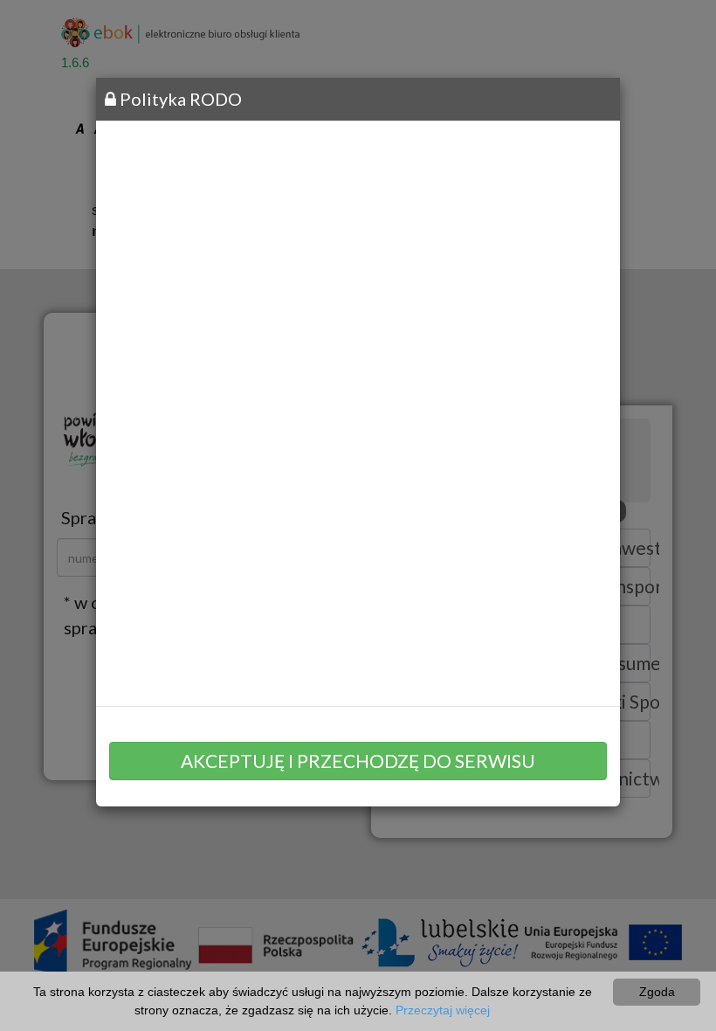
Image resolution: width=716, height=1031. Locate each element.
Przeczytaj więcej (443, 1010)
